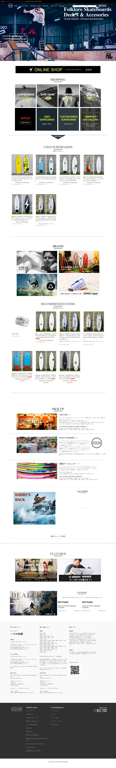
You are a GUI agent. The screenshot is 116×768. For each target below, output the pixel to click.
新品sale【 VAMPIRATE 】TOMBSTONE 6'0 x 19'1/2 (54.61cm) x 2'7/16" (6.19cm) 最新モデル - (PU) (45, 376)
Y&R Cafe (63, 415)
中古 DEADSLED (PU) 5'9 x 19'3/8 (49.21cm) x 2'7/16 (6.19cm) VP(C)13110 (45, 178)
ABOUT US (54, 6)
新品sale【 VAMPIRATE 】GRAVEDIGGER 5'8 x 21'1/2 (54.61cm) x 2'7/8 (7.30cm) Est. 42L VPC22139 (22, 375)
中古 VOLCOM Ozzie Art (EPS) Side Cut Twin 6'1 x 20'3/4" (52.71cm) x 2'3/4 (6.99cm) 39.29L (22, 178)
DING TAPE (15, 334)
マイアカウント (78, 5)
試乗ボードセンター (68, 464)
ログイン (94, 5)
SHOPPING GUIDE (35, 6)
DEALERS (45, 6)
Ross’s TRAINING (67, 438)
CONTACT (62, 6)
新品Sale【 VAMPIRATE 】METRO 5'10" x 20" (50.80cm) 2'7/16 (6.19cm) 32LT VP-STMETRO (69, 376)
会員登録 (86, 5)
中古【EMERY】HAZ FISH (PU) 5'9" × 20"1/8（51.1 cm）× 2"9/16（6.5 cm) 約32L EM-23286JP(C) (22, 218)
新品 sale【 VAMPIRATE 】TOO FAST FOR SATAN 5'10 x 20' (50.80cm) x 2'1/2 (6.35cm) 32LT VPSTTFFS (46, 335)
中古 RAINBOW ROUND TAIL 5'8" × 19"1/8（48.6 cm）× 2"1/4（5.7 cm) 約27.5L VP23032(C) (93, 178)
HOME (16, 6)
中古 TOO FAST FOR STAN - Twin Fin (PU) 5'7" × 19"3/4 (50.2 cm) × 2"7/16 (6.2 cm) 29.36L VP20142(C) (69, 178)
